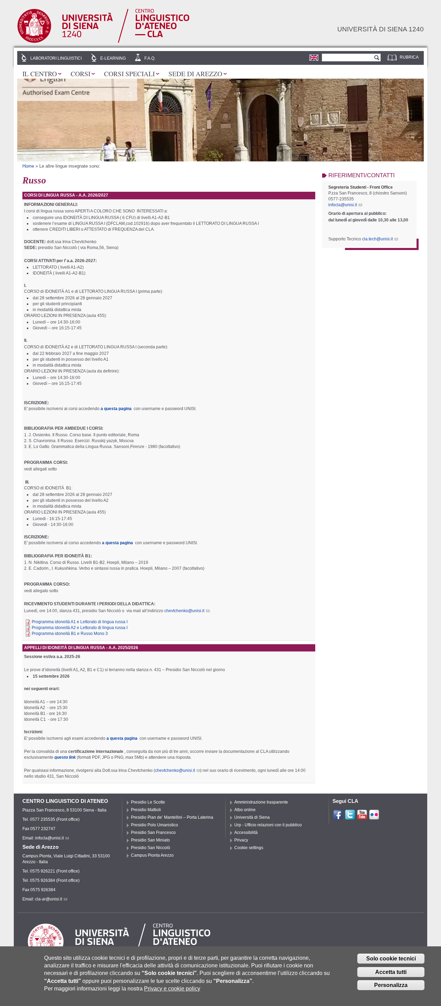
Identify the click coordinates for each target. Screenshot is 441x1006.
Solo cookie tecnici (391, 959)
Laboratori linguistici (56, 58)
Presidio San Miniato (150, 840)
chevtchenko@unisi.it (184, 610)
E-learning (113, 58)
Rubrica (409, 57)
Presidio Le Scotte (148, 802)
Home (28, 166)
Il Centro (39, 73)
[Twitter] (350, 817)
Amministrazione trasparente (261, 802)
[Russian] (313, 57)
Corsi (80, 73)
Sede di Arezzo (195, 73)
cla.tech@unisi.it (377, 239)
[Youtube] (362, 817)
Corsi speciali (129, 73)
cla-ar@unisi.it (48, 899)
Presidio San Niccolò (150, 847)
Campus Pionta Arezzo (152, 855)
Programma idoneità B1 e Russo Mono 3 (70, 633)
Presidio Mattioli (146, 809)
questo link (65, 757)
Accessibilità (246, 832)
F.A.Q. (149, 58)
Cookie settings (248, 847)
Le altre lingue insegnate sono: (69, 166)
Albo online (245, 809)
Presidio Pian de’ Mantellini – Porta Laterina (172, 817)
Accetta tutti (391, 972)
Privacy (241, 840)
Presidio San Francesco (153, 832)
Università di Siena (252, 817)
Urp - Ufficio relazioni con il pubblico (268, 825)
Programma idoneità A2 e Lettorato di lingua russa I (79, 627)
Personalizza (391, 985)
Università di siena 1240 (380, 29)
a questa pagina (116, 408)
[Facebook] (337, 817)
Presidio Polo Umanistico (154, 825)
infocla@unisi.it (342, 204)
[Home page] (103, 41)
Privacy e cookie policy (172, 989)
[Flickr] (374, 817)
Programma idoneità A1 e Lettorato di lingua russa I (79, 621)
